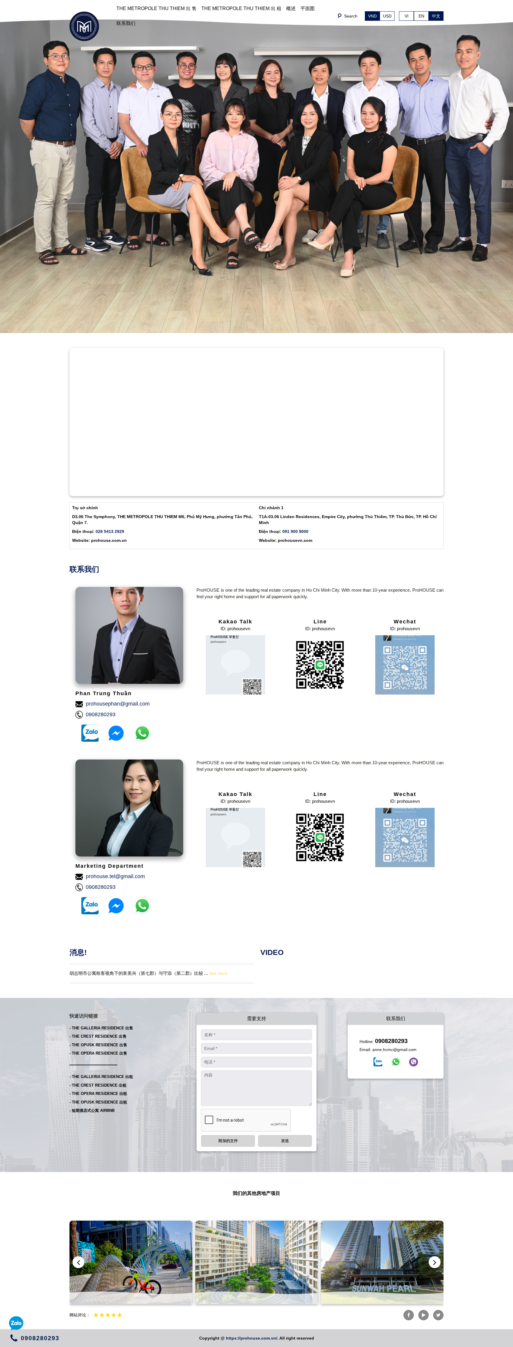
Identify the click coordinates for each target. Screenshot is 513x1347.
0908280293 (100, 714)
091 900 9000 (295, 531)
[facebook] (377, 1061)
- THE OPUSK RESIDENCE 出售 (98, 1045)
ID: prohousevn (235, 628)
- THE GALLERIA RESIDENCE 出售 (101, 1028)
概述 (291, 8)
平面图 (307, 8)
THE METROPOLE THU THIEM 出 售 (156, 8)
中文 (436, 16)
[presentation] (78, 1262)
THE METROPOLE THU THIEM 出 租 (241, 8)
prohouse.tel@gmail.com (115, 876)
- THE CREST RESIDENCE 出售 (97, 1036)
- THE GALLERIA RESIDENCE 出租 (101, 1076)
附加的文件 (228, 1141)
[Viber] (413, 1062)
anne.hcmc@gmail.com (394, 1049)
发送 (285, 1141)
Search (350, 16)
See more (218, 973)
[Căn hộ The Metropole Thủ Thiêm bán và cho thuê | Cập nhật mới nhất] (84, 26)
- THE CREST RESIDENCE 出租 (97, 1085)
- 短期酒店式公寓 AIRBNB (92, 1110)
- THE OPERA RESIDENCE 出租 (98, 1093)
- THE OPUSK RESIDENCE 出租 (98, 1102)
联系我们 (125, 23)
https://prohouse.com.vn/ (251, 1338)
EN (421, 16)
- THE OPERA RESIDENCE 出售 (98, 1053)
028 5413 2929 (110, 531)
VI (406, 16)
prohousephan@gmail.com (118, 704)
